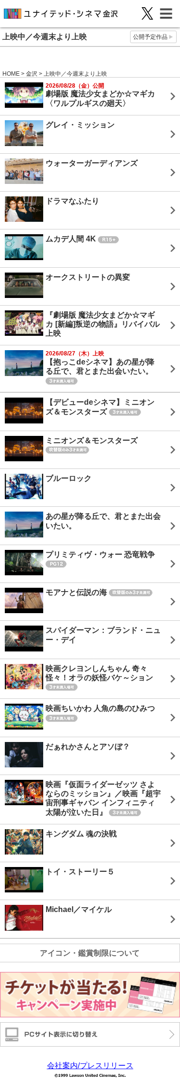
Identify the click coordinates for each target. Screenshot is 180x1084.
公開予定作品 (150, 37)
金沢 (31, 73)
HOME (11, 73)
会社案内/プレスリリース (90, 1065)
